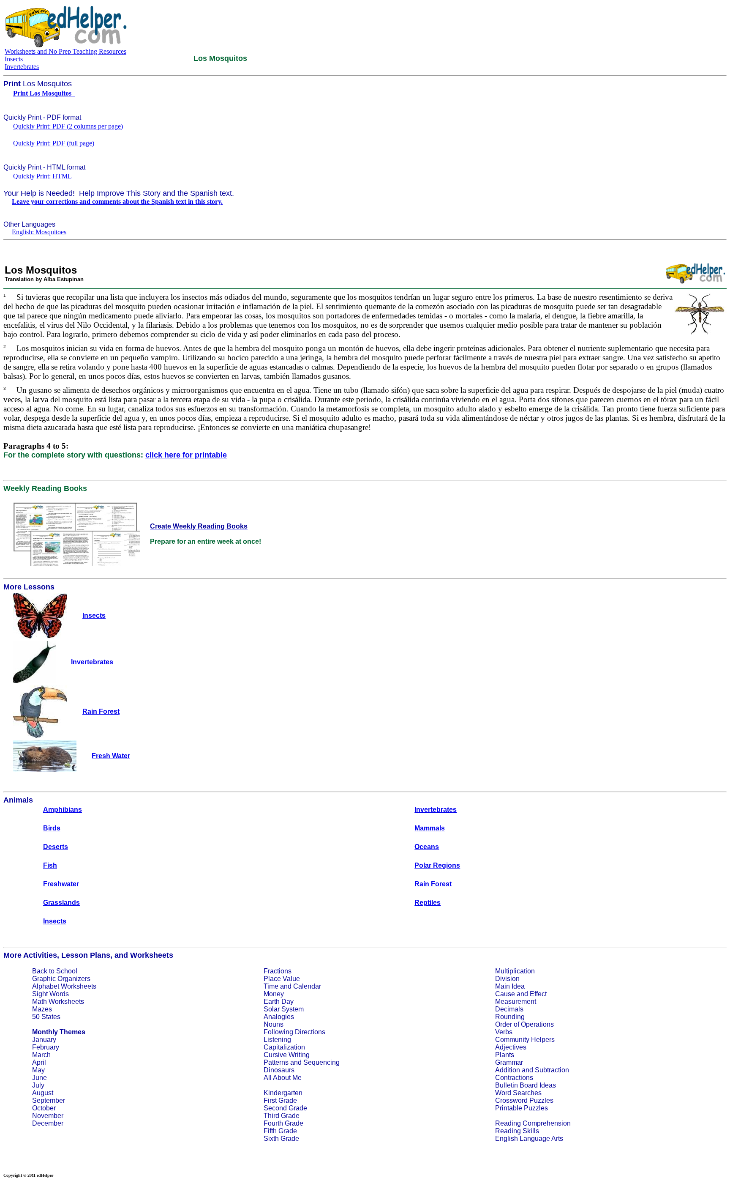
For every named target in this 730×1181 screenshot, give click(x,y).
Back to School (54, 971)
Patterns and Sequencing (302, 1062)
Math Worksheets (58, 1001)
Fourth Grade (283, 1123)
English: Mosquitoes (39, 232)
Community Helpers (525, 1039)
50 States (46, 1016)
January (44, 1039)
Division (507, 978)
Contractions (514, 1077)
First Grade (280, 1100)
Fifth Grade (280, 1130)
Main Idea (510, 986)
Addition (507, 1070)
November (47, 1115)
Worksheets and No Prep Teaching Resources (65, 51)
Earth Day (279, 1001)
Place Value (282, 978)
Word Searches (518, 1092)
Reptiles (427, 902)
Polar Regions (437, 865)
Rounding (510, 1016)
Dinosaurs (279, 1070)
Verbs (503, 1032)
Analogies (279, 1016)
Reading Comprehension (533, 1123)
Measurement (515, 1001)
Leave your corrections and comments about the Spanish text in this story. (117, 201)
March (41, 1054)
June (39, 1077)
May (38, 1070)
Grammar (509, 1062)
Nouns (273, 1024)
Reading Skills (517, 1130)
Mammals (429, 828)
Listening (277, 1039)
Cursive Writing (287, 1054)
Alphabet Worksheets (64, 986)
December (47, 1123)
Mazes (42, 1009)
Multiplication (515, 971)
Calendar (307, 986)
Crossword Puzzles (524, 1100)
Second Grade (285, 1108)
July (38, 1085)
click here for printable (186, 455)
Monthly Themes (58, 1032)
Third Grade (282, 1115)
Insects (14, 59)
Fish (50, 865)
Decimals (509, 1009)
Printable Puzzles (521, 1108)
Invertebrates (22, 66)
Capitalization (284, 1047)
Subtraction (552, 1070)
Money (274, 993)
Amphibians (62, 809)
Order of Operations (524, 1024)
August (42, 1092)
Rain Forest (433, 884)
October (44, 1108)
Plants (504, 1054)
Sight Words (50, 993)
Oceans (426, 846)
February (45, 1047)
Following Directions (294, 1032)
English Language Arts (529, 1138)
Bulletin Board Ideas (525, 1085)
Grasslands (61, 902)
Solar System (284, 1009)
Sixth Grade (281, 1138)
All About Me (283, 1077)
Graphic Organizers (61, 978)
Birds (51, 828)
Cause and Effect (521, 993)
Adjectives (510, 1047)
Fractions (277, 971)
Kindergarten (283, 1092)
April (39, 1062)
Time (271, 986)
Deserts (55, 846)
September (48, 1100)
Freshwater (61, 884)
